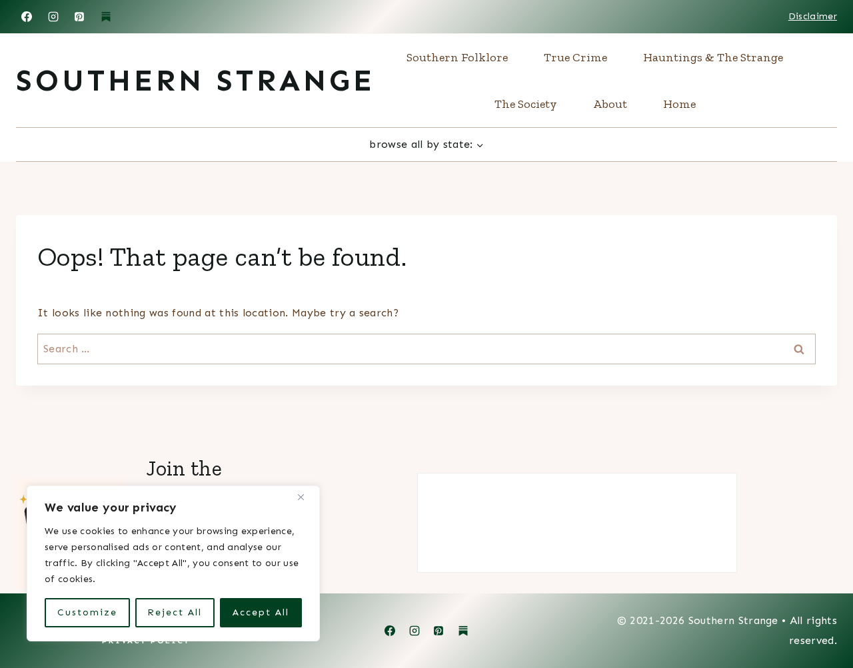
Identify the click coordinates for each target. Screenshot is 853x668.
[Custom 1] (463, 630)
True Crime (575, 57)
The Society (525, 104)
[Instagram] (53, 16)
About (610, 104)
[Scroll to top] (822, 617)
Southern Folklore (457, 57)
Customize (87, 612)
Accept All (261, 612)
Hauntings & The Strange (713, 57)
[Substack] (106, 16)
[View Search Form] (829, 81)
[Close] (306, 497)
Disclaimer (812, 16)
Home (679, 104)
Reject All (174, 612)
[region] (173, 563)
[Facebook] (26, 16)
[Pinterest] (79, 16)
